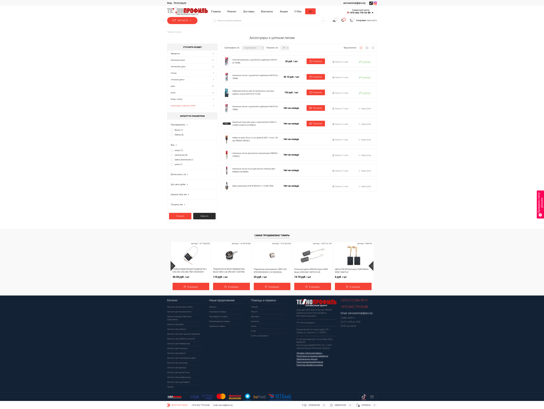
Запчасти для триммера (177, 363)
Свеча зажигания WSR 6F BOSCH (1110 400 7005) (252, 186)
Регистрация (180, 3)
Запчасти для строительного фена (181, 358)
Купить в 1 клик (341, 61)
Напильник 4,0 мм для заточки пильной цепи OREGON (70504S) (255, 154)
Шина (173, 93)
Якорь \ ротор (176, 99)
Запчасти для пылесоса (177, 348)
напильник (181, 155)
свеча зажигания (184, 160)
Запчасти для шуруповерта (178, 382)
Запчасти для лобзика (176, 329)
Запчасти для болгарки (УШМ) (180, 307)
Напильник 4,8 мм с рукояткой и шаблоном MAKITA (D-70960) (255, 108)
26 (213, 86)
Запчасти (183, 20)
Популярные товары (217, 312)
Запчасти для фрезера (176, 368)
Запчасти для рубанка (176, 353)
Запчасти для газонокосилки (179, 312)
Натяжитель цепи (178, 67)
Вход (169, 3)
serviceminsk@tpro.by (354, 3)
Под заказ (317, 108)
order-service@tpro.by (223, 405)
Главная (216, 11)
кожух (179, 150)
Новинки (212, 307)
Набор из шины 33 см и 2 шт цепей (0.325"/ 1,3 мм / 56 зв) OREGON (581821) (255, 139)
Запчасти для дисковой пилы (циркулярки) (179, 318)
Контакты (267, 11)
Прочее (170, 387)
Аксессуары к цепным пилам (183, 106)
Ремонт (231, 11)
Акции (284, 11)
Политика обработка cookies (310, 365)
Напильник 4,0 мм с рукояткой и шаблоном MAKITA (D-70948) (255, 76)
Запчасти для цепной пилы (178, 372)
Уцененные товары (217, 326)
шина (178, 164)
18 (213, 93)
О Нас (298, 11)
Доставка (248, 11)
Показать (180, 216)
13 (213, 67)
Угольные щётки (177, 80)
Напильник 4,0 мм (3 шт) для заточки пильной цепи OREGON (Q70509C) (253, 170)
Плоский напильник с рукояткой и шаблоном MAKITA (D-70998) (254, 61)
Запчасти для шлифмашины (179, 377)
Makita (179, 135)
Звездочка (175, 54)
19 (213, 60)
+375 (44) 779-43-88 (201, 405)
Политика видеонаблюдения (310, 362)
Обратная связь (179, 405)
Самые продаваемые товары (272, 235)
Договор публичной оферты (309, 353)
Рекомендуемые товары (219, 321)
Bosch (179, 130)
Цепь (173, 86)
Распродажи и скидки (218, 316)
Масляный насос (178, 60)
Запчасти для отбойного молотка (181, 339)
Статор (174, 73)
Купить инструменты (260, 336)
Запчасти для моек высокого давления (183, 334)
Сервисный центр (361, 11)
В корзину (317, 61)
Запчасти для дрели (175, 324)
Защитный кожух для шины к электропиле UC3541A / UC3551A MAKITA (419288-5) (254, 123)
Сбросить (204, 216)
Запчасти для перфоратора (178, 343)
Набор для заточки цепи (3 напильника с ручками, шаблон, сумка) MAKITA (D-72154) (253, 92)
